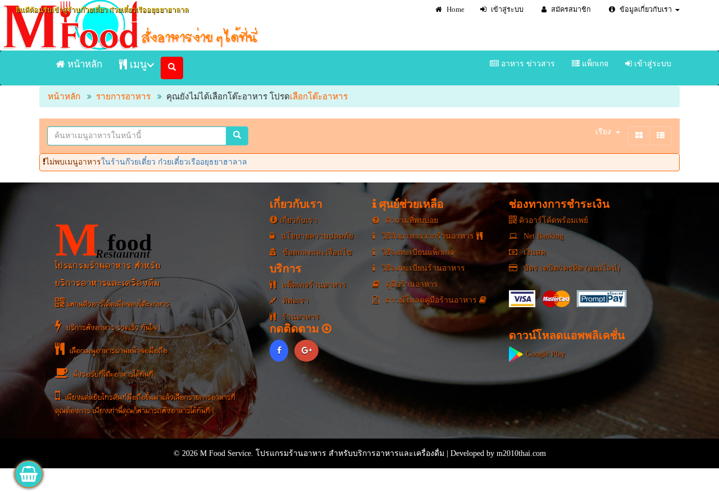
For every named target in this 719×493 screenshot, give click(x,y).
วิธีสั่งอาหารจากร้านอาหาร (427, 236)
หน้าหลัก (83, 64)
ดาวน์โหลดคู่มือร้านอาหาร (431, 300)
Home (455, 9)
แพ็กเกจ (594, 64)
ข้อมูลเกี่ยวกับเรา (645, 9)
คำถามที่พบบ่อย (410, 220)
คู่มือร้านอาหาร (411, 284)
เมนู (137, 64)
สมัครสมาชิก (570, 9)
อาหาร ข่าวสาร (527, 64)
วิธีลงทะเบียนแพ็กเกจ (416, 252)
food (103, 240)
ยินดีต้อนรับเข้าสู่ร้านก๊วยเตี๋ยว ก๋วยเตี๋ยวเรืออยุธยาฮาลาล (102, 10)
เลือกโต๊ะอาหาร (319, 96)
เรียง (603, 131)
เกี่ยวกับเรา (297, 220)
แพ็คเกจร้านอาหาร (313, 285)
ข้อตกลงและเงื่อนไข (316, 252)
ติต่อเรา (294, 300)
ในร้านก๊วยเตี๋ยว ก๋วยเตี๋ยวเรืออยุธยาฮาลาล (174, 162)
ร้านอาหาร (300, 317)
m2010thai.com (521, 453)
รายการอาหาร (123, 96)
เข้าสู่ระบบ (506, 9)
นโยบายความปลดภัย (316, 236)
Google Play (544, 354)
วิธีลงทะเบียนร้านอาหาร (422, 268)
